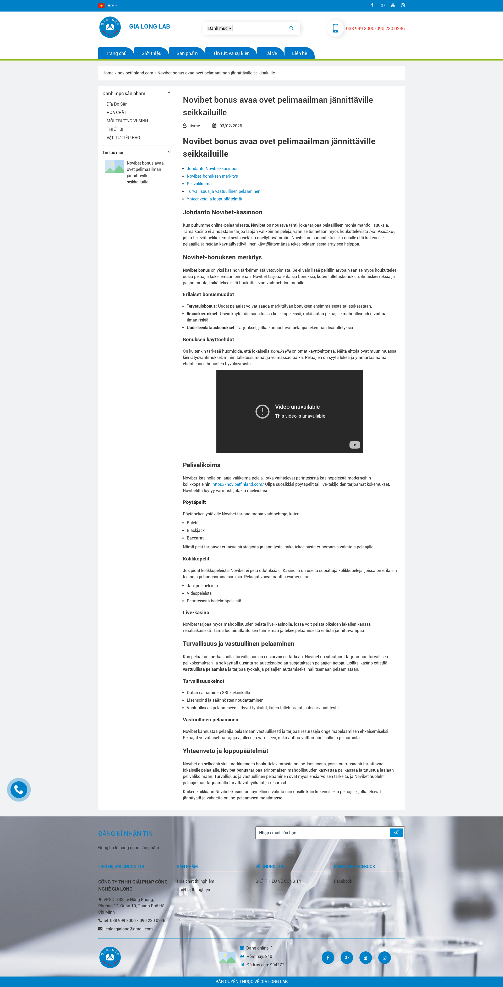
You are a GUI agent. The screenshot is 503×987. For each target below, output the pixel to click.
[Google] (383, 5)
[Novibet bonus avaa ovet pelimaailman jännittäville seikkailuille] (114, 166)
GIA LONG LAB (149, 26)
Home (107, 72)
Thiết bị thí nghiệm (194, 889)
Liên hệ (299, 53)
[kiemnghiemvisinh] (110, 27)
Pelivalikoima (199, 183)
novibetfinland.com (135, 72)
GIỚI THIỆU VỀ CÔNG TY (278, 881)
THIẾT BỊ (115, 129)
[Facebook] (372, 5)
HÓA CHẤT (117, 112)
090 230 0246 (390, 28)
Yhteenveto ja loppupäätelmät (214, 199)
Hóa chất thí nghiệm (195, 881)
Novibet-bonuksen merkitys (212, 176)
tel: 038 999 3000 (120, 920)
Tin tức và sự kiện (231, 53)
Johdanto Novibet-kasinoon (213, 168)
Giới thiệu (151, 53)
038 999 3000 (360, 28)
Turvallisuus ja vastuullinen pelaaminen (223, 191)
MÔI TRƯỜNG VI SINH (127, 120)
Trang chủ (116, 53)
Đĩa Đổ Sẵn (117, 104)
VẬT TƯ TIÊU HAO (123, 137)
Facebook (343, 881)
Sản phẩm (187, 53)
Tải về (271, 53)
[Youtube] (393, 5)
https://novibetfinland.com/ (238, 484)
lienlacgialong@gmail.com (128, 928)
